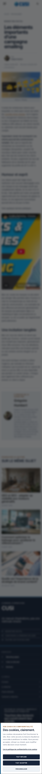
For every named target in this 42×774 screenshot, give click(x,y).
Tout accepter (21, 763)
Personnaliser (21, 769)
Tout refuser (21, 757)
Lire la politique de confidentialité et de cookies (20, 749)
